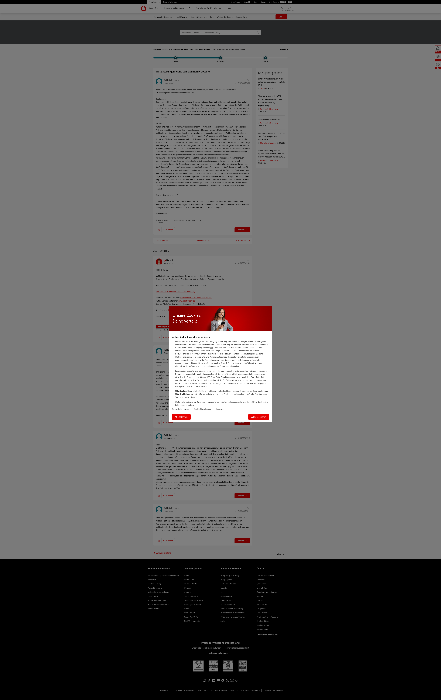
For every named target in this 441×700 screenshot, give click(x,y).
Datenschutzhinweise (180, 409)
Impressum (220, 409)
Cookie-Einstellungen (202, 409)
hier (211, 347)
